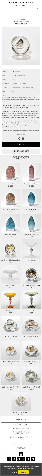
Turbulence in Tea (10, 184)
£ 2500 (31, 338)
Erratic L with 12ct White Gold (21, 412)
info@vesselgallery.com (21, 428)
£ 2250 (10, 338)
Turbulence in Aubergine (31, 184)
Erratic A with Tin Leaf (10, 336)
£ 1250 (10, 186)
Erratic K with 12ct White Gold (31, 387)
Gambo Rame (10, 311)
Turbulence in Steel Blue (31, 209)
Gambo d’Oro (32, 260)
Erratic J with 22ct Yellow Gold (11, 387)
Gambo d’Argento (10, 285)
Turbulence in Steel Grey (31, 235)
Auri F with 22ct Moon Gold (31, 285)
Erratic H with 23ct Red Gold (10, 362)
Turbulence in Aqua (10, 235)
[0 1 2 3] (21, 48)
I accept (23, 472)
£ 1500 (10, 262)
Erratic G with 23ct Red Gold (31, 336)
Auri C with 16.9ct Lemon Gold (10, 260)
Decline (14, 472)
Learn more (30, 469)
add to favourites (21, 151)
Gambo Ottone (31, 311)
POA (10, 211)
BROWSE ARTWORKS (21, 24)
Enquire (21, 144)
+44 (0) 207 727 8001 (21, 425)
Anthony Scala (21, 19)
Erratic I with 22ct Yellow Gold (31, 362)
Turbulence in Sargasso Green (10, 209)
